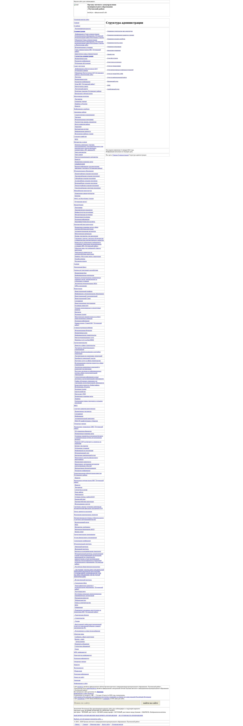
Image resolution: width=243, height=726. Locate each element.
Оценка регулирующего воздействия (86, 270)
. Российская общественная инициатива (87, 567)
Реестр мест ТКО (80, 394)
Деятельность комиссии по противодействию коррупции (84, 253)
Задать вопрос (80, 641)
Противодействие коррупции (83, 224)
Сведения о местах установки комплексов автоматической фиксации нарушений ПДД (88, 507)
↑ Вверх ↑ (77, 724)
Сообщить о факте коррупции (84, 637)
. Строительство (79, 618)
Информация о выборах (82, 109)
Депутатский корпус (81, 89)
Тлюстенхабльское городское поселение (88, 188)
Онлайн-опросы (80, 259)
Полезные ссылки (80, 314)
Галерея (76, 264)
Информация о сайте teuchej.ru (84, 693)
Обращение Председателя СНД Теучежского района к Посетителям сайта (89, 73)
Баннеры (77, 196)
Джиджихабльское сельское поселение (87, 176)
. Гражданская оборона (81, 615)
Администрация (123, 155)
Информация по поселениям (84, 450)
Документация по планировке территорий (88, 356)
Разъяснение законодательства (84, 193)
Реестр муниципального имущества (86, 157)
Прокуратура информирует (83, 655)
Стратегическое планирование (85, 115)
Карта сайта (106, 724)
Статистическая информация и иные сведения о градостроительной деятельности (89, 378)
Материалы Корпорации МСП (84, 529)
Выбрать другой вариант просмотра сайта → (88, 719)
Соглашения (79, 301)
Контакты (78, 312)
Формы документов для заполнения (86, 236)
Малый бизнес (78, 205)
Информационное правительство (85, 335)
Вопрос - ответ (79, 639)
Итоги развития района (82, 124)
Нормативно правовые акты (84, 162)
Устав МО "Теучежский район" (85, 84)
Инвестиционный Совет (83, 298)
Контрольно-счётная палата (84, 93)
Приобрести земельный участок (85, 358)
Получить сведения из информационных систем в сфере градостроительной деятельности (88, 372)
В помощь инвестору (81, 305)
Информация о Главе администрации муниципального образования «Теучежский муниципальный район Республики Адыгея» (89, 35)
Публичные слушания (82, 448)
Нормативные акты (81, 58)
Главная (76, 23)
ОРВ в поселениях (81, 286)
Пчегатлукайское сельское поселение (87, 185)
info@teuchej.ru (91, 688)
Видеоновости (78, 668)
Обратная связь (79, 634)
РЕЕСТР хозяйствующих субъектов (86, 421)
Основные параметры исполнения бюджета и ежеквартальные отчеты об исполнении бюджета (89, 437)
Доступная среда (80, 591)
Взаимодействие (80, 499)
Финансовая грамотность (83, 462)
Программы (78, 207)
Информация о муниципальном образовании (89, 294)
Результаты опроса (81, 261)
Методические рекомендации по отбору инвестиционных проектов (88, 317)
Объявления (79, 607)
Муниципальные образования (83, 171)
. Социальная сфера (80, 583)
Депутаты (78, 77)
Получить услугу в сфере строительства (88, 360)
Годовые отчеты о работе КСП (85, 497)
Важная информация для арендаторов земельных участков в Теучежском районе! (88, 167)
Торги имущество (80, 152)
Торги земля (79, 154)
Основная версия (117, 724)
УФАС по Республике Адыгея (83, 198)
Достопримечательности (83, 28)
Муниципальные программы (84, 119)
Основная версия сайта (81, 19)
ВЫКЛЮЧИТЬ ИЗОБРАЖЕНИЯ (84, 715)
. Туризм (77, 621)
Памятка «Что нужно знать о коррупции (88, 256)
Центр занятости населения (83, 511)
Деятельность (79, 494)
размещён (106, 698)
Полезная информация (82, 219)
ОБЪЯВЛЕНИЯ (80, 164)
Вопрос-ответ (79, 532)
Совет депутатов (79, 66)
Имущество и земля (80, 142)
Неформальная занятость (83, 131)
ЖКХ (76, 405)
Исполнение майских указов (84, 134)
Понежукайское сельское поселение (86, 173)
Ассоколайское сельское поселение (86, 181)
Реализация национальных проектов (86, 514)
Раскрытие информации (82, 61)
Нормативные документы (83, 411)
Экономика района (80, 112)
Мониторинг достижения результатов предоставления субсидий (87, 465)
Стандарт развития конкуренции (84, 408)
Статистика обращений (82, 646)
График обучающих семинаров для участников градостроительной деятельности (89, 382)
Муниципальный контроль (83, 544)
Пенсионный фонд (80, 267)
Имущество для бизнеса (82, 527)
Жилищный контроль (82, 549)
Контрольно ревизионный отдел (85, 455)
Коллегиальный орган (82, 522)
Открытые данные (81, 101)
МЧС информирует (80, 652)
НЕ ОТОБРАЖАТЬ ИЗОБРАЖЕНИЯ (130, 715)
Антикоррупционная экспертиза (85, 231)
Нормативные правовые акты (84, 433)
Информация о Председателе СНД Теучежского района (86, 69)
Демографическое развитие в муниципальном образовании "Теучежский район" (89, 587)
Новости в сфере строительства (85, 345)
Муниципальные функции (83, 330)
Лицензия (77, 680)
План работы (79, 492)
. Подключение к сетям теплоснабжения (87, 631)
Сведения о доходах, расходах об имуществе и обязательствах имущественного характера (89, 239)
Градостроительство (80, 342)
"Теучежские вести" (80, 201)
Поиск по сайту (79, 677)
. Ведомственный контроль (83, 580)
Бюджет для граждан (81, 446)
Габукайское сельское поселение (85, 178)
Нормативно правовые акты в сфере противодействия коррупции (86, 228)
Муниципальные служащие (84, 47)
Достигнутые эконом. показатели (85, 122)
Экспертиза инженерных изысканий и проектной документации (87, 368)
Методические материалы (83, 234)
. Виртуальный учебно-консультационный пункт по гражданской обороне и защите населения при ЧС (87, 626)
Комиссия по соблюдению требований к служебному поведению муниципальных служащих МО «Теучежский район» (88, 244)
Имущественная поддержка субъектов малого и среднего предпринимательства (89, 518)
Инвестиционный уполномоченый (86, 296)
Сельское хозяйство (80, 136)
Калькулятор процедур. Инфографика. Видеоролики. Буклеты (87, 386)
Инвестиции (78, 288)
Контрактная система (81, 129)
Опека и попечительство (83, 602)
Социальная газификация (82, 541)
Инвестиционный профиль (83, 291)
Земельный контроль (81, 546)
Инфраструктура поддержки (84, 212)
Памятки (77, 399)
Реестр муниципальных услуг (84, 337)
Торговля (78, 117)
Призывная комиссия (81, 598)
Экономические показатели (84, 210)
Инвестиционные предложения (85, 303)
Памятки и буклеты (81, 104)
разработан (81, 698)
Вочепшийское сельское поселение (86, 183)
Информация (79, 416)
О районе (77, 26)
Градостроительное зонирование (84, 534)
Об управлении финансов (83, 431)
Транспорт (78, 126)
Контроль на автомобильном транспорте (88, 551)
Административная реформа (83, 327)
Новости (77, 106)
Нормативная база (80, 273)
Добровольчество (80, 600)
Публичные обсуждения (82, 63)
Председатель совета (81, 86)
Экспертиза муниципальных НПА (86, 283)
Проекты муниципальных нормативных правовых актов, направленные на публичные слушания (88, 279)
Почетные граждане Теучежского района (88, 91)
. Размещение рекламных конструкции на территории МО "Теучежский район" (87, 611)
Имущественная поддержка (84, 214)
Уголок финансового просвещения (85, 537)
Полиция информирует (81, 658)
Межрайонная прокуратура (83, 190)
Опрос (77, 649)
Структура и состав (81, 490)
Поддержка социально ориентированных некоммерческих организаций (88, 594)
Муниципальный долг (82, 453)
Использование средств (82, 504)
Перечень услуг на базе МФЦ (84, 340)
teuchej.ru (80, 687)
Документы (78, 99)
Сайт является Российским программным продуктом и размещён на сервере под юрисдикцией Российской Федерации (112, 697)
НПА (76, 139)
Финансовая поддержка (82, 217)
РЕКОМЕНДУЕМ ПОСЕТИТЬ (85, 222)
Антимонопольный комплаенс (85, 418)
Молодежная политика (81, 96)
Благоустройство (80, 391)
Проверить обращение (82, 644)
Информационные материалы (84, 275)
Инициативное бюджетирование (85, 468)
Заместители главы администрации (86, 54)
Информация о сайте (81, 683)
